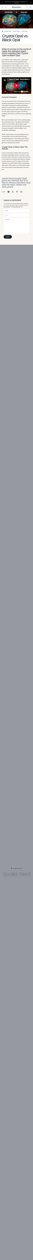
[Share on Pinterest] (17, 192)
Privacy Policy (7, 206)
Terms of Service (16, 206)
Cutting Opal (7, 31)
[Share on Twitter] (13, 192)
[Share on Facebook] (8, 192)
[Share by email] (21, 192)
